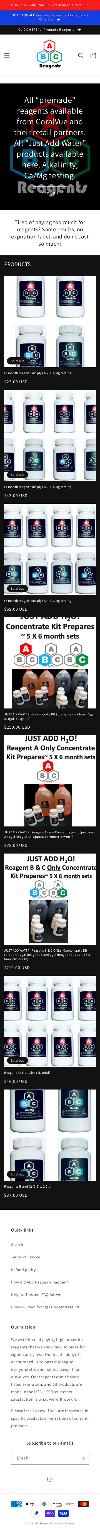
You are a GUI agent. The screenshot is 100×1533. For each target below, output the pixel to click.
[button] (7, 55)
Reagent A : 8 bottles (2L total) (27, 1072)
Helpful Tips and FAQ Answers (38, 1294)
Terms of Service (25, 1256)
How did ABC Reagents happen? (39, 1282)
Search (17, 1244)
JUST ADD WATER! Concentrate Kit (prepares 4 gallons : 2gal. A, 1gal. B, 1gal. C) (50, 716)
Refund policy (23, 1269)
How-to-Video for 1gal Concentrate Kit (45, 1306)
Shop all (50, 192)
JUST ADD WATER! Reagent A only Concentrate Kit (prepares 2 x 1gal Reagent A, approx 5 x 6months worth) (49, 834)
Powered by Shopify (63, 1523)
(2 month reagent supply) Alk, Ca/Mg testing (38, 373)
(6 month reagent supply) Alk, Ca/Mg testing (38, 601)
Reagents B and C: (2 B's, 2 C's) (27, 1186)
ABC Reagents (42, 1523)
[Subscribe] (82, 1458)
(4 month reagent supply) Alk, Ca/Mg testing (38, 487)
